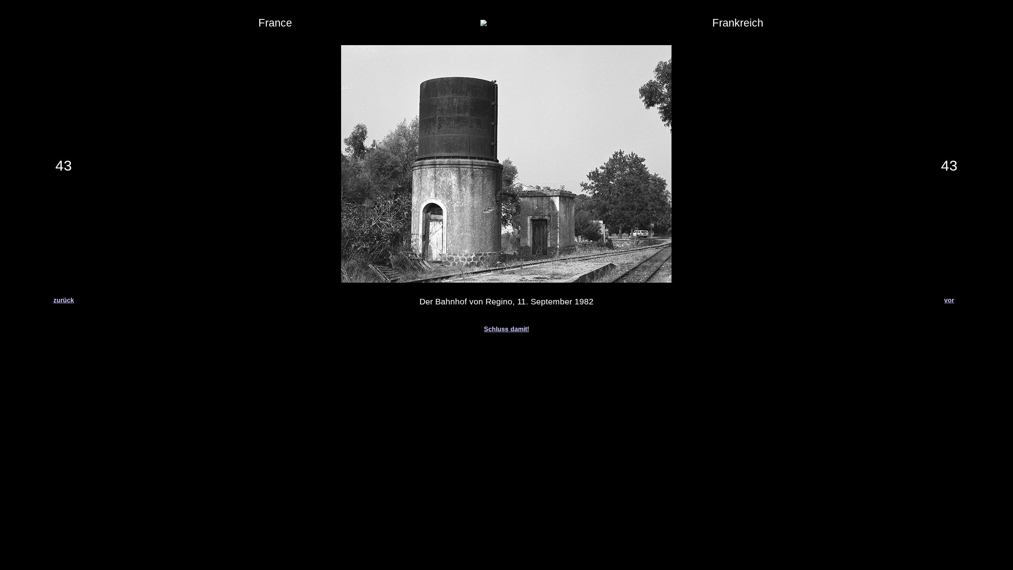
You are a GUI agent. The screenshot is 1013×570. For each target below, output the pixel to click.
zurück (63, 300)
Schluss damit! (506, 329)
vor (949, 300)
